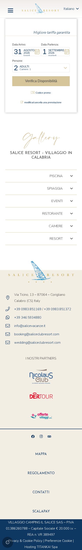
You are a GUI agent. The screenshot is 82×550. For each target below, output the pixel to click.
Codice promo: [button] (43, 92)
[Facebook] (33, 436)
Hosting (30, 547)
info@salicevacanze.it (29, 326)
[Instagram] (41, 436)
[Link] (40, 8)
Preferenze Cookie (58, 541)
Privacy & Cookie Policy (25, 541)
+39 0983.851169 (27, 309)
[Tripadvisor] (49, 436)
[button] (26, 51)
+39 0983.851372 (58, 309)
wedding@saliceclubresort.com (37, 342)
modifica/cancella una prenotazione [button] (42, 102)
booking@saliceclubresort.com (36, 334)
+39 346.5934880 (27, 317)
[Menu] (10, 10)
